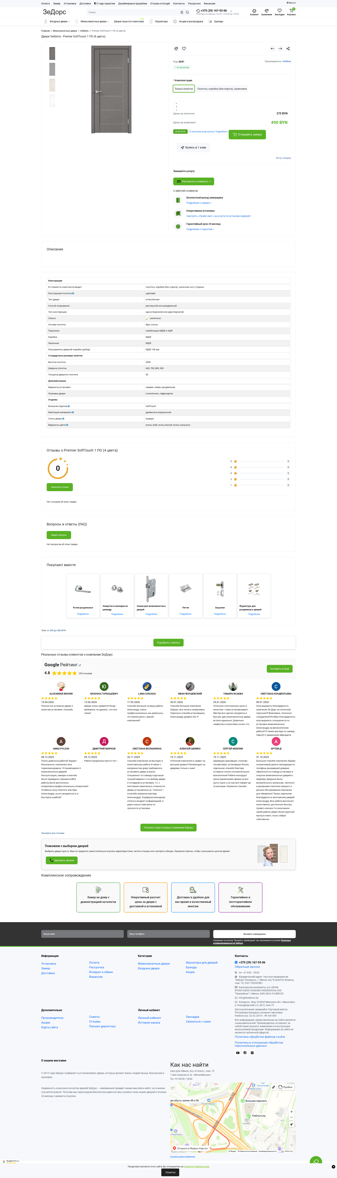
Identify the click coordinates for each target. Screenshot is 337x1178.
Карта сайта (49, 1027)
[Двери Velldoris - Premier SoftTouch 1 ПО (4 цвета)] (111, 89)
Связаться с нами (198, 1021)
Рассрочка (194, 3)
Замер (56, 3)
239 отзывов (11, 1165)
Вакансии (209, 3)
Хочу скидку (283, 158)
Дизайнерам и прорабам (132, 3)
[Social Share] (288, 49)
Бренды (191, 967)
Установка (70, 3)
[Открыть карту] (80, 665)
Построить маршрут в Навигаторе (182, 1156)
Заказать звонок (64, 860)
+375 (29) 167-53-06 (213, 10)
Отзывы (95, 1021)
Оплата (45, 3)
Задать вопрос (59, 535)
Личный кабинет (149, 1018)
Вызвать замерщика (254, 934)
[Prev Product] (273, 49)
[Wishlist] (184, 49)
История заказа (149, 1022)
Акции (190, 972)
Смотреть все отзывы (52, 833)
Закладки (192, 1016)
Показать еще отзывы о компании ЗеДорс (168, 827)
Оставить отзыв (279, 668)
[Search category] (182, 12)
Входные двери (149, 968)
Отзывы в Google (160, 3)
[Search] (187, 12)
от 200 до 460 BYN (56, 630)
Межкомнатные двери (154, 963)
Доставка (85, 3)
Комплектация (183, 80)
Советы (94, 1016)
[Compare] (176, 49)
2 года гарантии (105, 3)
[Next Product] (280, 49)
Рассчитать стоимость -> (196, 181)
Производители (52, 1018)
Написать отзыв (59, 487)
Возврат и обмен (101, 972)
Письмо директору (102, 1026)
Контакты (179, 3)
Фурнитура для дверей (202, 962)
